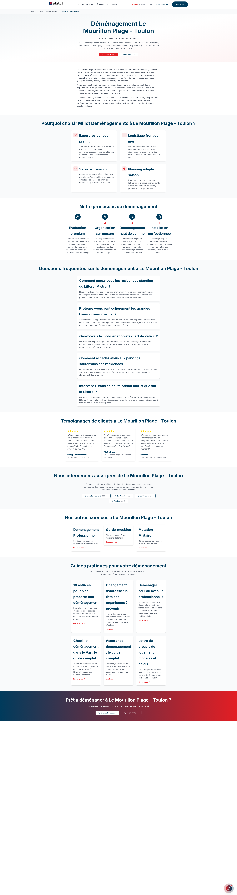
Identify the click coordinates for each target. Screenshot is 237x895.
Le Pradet (123, 496)
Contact (115, 4)
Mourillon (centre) (97, 496)
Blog (108, 4)
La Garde (146, 496)
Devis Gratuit (180, 4)
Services (89, 4)
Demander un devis (108, 713)
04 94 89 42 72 (129, 54)
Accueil (81, 4)
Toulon (119, 501)
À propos (100, 4)
